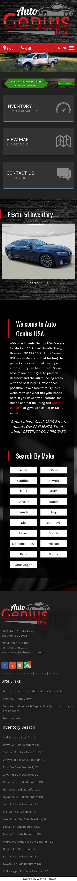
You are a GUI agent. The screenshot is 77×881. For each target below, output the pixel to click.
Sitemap (53, 673)
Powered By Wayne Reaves (38, 879)
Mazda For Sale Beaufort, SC (22, 834)
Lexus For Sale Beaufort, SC (21, 827)
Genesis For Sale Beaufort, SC (23, 782)
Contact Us (26, 673)
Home (7, 691)
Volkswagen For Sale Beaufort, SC (25, 871)
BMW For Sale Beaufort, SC (21, 745)
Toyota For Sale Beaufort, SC (22, 864)
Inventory (21, 691)
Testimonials (11, 718)
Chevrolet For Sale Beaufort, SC (24, 760)
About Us (37, 691)
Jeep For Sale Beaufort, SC (20, 804)
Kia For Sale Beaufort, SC (19, 812)
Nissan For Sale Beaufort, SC (22, 849)
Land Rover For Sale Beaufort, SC (25, 819)
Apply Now (24, 699)
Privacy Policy (9, 673)
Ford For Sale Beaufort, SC (20, 767)
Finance (8, 699)
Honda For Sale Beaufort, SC (22, 789)
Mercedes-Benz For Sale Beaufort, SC (28, 841)
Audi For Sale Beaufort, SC (20, 737)
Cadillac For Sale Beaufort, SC (23, 752)
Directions (40, 673)
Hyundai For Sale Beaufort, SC (23, 797)
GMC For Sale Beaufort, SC (20, 774)
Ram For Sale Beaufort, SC (20, 856)
